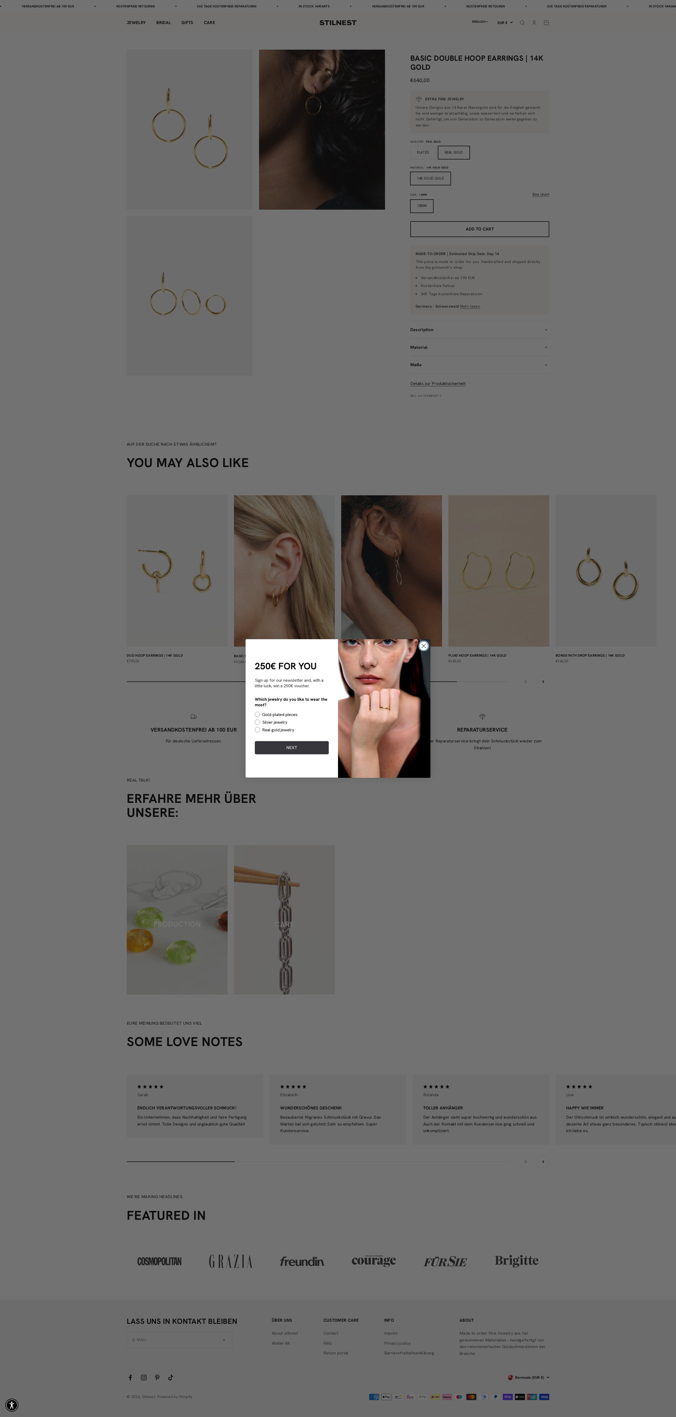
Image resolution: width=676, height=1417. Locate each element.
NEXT (291, 747)
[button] (11, 1405)
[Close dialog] (423, 646)
